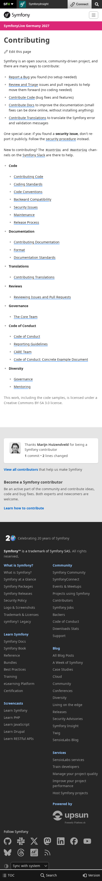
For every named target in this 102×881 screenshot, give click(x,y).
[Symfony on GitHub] (7, 841)
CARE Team (23, 352)
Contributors (63, 600)
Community (62, 565)
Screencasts (13, 703)
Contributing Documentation (37, 242)
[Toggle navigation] (93, 15)
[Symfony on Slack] (21, 841)
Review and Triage (23, 84)
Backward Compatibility (32, 199)
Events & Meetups (67, 586)
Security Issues (26, 207)
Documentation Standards (35, 257)
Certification (13, 690)
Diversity (59, 697)
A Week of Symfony (68, 662)
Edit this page (20, 51)
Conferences (63, 690)
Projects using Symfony (71, 593)
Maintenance (24, 214)
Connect (82, 4)
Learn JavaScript (16, 724)
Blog (56, 648)
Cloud (57, 676)
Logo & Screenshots (19, 607)
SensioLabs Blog (66, 740)
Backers (59, 614)
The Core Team (25, 316)
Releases (60, 712)
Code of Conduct (27, 336)
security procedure (61, 139)
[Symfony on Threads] (21, 852)
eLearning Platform (19, 683)
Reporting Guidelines (31, 344)
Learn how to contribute (24, 508)
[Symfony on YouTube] (87, 841)
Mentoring (22, 386)
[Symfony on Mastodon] (47, 841)
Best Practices (15, 669)
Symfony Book (15, 648)
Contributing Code (28, 176)
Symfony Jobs (63, 607)
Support (59, 635)
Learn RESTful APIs (19, 738)
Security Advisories (68, 718)
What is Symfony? (18, 565)
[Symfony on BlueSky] (7, 852)
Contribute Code (22, 97)
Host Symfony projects (70, 793)
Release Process (26, 222)
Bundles (10, 662)
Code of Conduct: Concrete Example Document (51, 359)
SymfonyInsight (38, 4)
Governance (23, 379)
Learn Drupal (14, 731)
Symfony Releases (18, 593)
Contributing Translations (34, 277)
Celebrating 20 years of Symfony (43, 538)
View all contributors (21, 469)
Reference (12, 655)
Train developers (66, 766)
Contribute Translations (27, 117)
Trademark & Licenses (21, 614)
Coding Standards (28, 184)
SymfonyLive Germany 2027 (26, 25)
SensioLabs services (68, 759)
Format (19, 250)
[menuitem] (26, 572)
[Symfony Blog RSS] (47, 852)
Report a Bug (19, 77)
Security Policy (15, 600)
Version (94, 875)
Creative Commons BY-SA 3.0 (27, 403)
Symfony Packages (18, 586)
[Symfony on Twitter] (34, 841)
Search (51, 875)
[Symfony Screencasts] (34, 852)
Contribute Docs (21, 105)
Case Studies (63, 669)
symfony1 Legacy (17, 621)
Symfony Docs (15, 641)
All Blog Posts (63, 655)
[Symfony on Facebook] (74, 841)
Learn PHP (12, 717)
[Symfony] (44, 14)
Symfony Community (69, 572)
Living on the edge (67, 704)
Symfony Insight (66, 726)
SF (7, 4)
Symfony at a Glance (20, 579)
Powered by (62, 804)
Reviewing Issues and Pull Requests (42, 297)
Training (10, 676)
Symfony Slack (34, 155)
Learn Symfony (16, 634)
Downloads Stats (66, 628)
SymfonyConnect (66, 579)
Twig (56, 733)
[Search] (97, 4)
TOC (11, 875)
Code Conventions (28, 191)
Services (59, 752)
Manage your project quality (75, 773)
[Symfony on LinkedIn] (61, 841)
